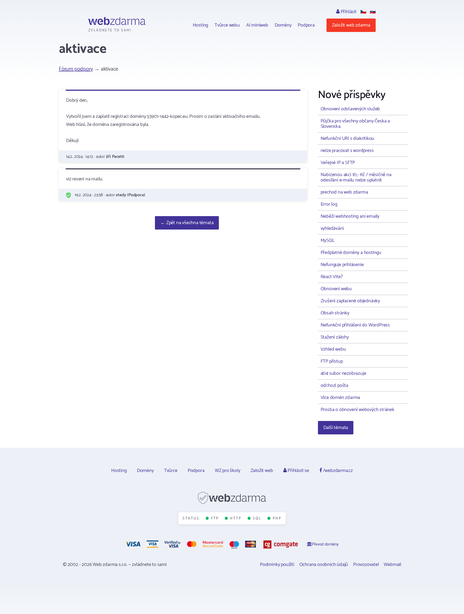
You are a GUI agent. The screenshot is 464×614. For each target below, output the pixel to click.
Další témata (335, 428)
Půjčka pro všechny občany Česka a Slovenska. (355, 123)
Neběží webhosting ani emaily (350, 216)
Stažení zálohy (335, 337)
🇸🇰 (373, 12)
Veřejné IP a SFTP (338, 163)
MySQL (328, 241)
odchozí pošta (334, 386)
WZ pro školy (227, 471)
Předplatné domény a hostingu (351, 253)
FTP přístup (332, 361)
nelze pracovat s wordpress (347, 151)
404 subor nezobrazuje (343, 373)
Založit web (262, 471)
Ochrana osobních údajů (323, 565)
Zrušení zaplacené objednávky (350, 301)
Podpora (306, 25)
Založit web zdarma (351, 25)
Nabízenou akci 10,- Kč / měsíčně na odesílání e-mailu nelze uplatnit (356, 177)
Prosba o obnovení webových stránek (357, 410)
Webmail (392, 565)
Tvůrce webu (227, 25)
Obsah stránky (335, 313)
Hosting (200, 25)
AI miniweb (257, 25)
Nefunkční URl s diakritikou (348, 139)
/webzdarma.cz (337, 471)
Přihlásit (348, 12)
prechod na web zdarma (344, 192)
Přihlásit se (298, 471)
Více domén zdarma (340, 398)
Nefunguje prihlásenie (342, 265)
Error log (329, 204)
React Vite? (332, 277)
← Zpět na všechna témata (186, 223)
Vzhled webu (333, 349)
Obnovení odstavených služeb (350, 109)
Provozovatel (366, 565)
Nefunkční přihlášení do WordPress (355, 325)
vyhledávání (332, 228)
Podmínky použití (277, 565)
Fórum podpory (76, 69)
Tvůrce (170, 471)
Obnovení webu (336, 289)
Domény (283, 25)
